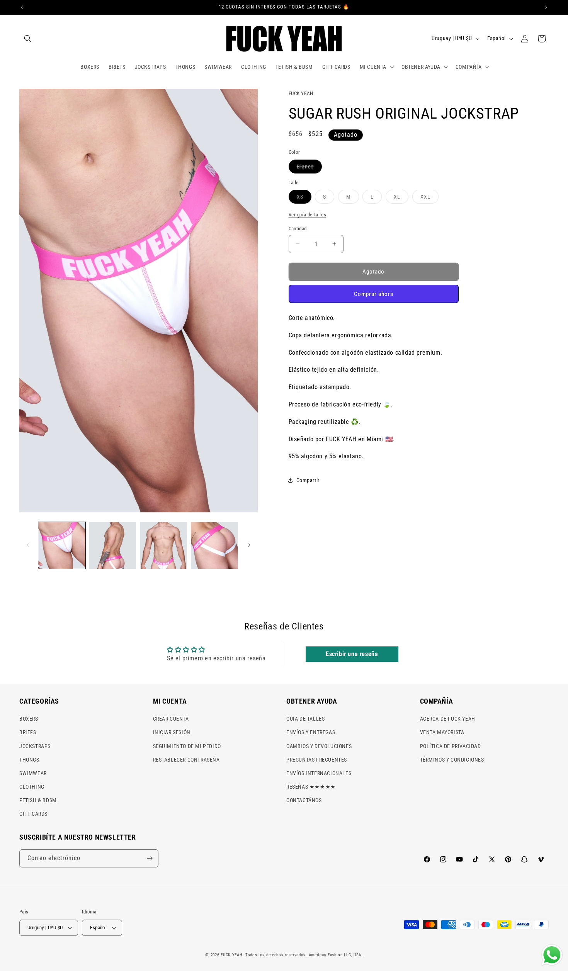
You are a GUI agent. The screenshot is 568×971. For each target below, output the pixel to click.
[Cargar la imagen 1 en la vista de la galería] (61, 545)
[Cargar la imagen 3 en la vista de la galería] (163, 545)
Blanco (309, 168)
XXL (429, 198)
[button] (27, 38)
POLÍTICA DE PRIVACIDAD (450, 746)
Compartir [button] (308, 480)
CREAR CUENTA (171, 719)
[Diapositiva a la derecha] (249, 545)
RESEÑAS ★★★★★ (311, 787)
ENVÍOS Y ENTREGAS (310, 732)
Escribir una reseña (352, 654)
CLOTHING (31, 787)
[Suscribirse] (149, 858)
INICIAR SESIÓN (171, 732)
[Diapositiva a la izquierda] (27, 545)
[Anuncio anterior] (22, 7)
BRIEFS (27, 732)
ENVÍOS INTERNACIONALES (318, 773)
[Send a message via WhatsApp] (552, 955)
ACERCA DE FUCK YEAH (447, 719)
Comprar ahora (373, 294)
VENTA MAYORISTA (442, 732)
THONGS (29, 760)
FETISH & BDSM (38, 800)
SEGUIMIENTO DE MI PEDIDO (187, 746)
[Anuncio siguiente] (545, 7)
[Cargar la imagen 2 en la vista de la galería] (112, 545)
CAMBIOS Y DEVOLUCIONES (319, 746)
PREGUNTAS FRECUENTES (316, 760)
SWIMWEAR (33, 773)
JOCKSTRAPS (35, 746)
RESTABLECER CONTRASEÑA (186, 760)
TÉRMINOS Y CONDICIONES (452, 760)
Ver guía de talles (308, 215)
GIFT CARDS (33, 814)
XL (401, 198)
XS (304, 198)
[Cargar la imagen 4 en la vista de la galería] (214, 545)
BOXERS (28, 719)
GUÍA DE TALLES (305, 719)
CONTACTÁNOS (304, 800)
